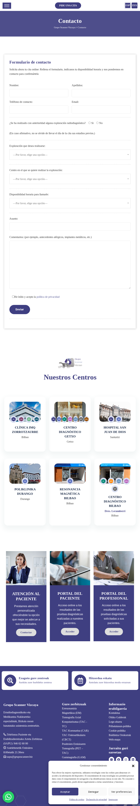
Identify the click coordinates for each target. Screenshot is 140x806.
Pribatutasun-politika (120, 726)
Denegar (93, 791)
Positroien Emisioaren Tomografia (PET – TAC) (74, 748)
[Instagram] (126, 759)
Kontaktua (114, 712)
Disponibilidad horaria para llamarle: (29, 194)
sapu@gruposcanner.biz (20, 756)
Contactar (26, 632)
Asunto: (13, 218)
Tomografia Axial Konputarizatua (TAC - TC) (74, 722)
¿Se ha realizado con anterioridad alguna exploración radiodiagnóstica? (47, 123)
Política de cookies (76, 799)
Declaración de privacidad (96, 799)
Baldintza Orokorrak (120, 735)
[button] (133, 765)
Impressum (113, 799)
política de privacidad (48, 296)
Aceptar (65, 791)
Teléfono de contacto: (21, 101)
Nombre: (14, 85)
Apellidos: (77, 85)
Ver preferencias (121, 791)
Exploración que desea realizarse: (27, 145)
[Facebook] (118, 759)
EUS (134, 5)
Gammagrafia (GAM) (74, 757)
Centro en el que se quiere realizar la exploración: (35, 170)
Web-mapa (114, 739)
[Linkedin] (133, 759)
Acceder (70, 631)
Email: (75, 101)
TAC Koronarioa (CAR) (75, 730)
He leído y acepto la (37, 296)
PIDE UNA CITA (68, 5)
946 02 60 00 (21, 743)
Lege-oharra (115, 721)
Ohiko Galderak (117, 717)
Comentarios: (50, 237)
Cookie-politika (117, 730)
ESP (127, 5)
